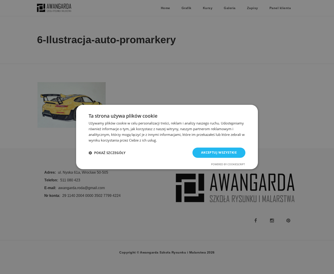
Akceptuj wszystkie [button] (219, 152)
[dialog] (167, 137)
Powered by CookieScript (228, 164)
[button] (107, 152)
